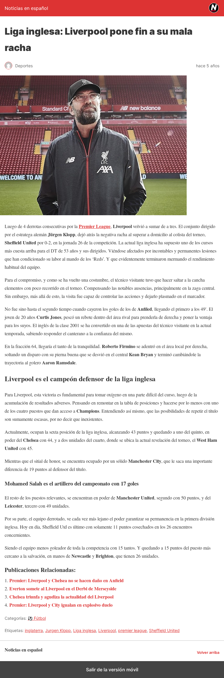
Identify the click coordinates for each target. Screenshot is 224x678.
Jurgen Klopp (58, 630)
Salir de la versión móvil (112, 669)
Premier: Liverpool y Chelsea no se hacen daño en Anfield (66, 580)
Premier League (95, 226)
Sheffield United (164, 630)
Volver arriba (208, 652)
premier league (132, 630)
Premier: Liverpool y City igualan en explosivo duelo (61, 604)
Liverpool (107, 630)
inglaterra (34, 630)
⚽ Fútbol (37, 618)
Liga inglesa (84, 630)
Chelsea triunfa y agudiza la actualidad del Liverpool (61, 596)
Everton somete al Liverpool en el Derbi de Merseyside (62, 588)
